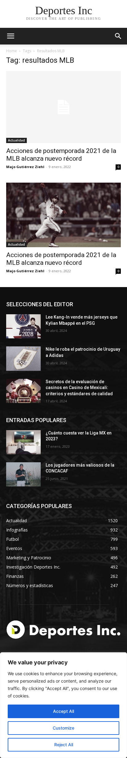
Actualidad (16, 140)
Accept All (63, 711)
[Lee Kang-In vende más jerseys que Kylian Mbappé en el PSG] (23, 326)
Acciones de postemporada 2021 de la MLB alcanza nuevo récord (61, 154)
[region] (63, 705)
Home (11, 50)
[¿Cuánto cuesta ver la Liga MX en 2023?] (23, 442)
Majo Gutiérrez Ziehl (25, 166)
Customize (63, 727)
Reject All (63, 744)
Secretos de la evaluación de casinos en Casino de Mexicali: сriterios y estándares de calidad (79, 387)
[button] (118, 36)
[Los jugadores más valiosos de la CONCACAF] (23, 474)
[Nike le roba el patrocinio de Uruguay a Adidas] (23, 358)
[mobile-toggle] (10, 36)
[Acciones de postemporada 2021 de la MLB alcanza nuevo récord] (63, 107)
